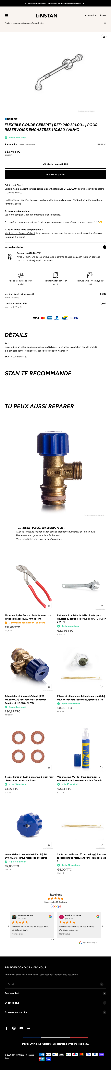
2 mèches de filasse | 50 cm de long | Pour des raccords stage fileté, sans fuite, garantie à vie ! (81, 858)
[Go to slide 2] (53, 939)
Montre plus (17, 934)
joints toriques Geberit (20, 214)
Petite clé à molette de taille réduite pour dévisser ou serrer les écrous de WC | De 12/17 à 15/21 (81, 619)
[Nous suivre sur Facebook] (7, 1028)
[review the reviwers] (50, 917)
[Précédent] (25, 3)
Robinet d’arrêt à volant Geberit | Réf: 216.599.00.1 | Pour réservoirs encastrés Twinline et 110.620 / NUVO (25, 699)
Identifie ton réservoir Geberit (20, 233)
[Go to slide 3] (55, 939)
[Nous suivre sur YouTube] (21, 1028)
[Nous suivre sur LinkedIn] (29, 1028)
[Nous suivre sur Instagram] (14, 1028)
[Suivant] (83, 3)
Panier (103, 15)
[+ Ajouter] (48, 605)
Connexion (91, 15)
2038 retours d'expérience (25, 144)
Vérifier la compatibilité (55, 164)
